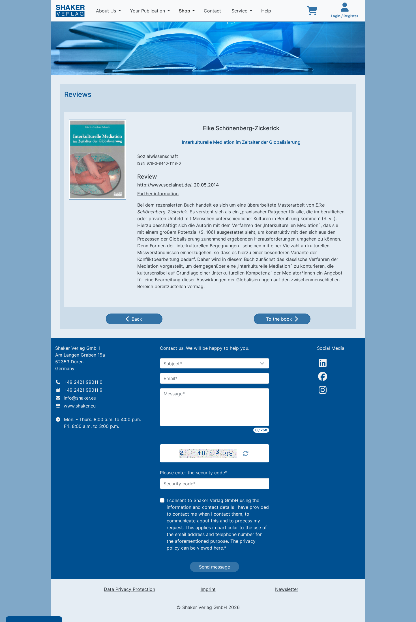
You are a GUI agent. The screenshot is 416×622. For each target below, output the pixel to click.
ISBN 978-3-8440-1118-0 (159, 163)
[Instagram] (322, 390)
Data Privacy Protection (129, 589)
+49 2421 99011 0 (83, 382)
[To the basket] (312, 10)
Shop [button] (188, 11)
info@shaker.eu (80, 398)
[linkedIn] (322, 363)
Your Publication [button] (148, 11)
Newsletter (286, 589)
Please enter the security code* (193, 472)
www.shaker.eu (80, 406)
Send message (214, 567)
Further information (158, 193)
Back (137, 319)
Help (267, 11)
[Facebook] (322, 376)
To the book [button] (279, 319)
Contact (213, 11)
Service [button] (240, 11)
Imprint (208, 589)
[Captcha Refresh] (245, 453)
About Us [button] (106, 11)
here (218, 548)
